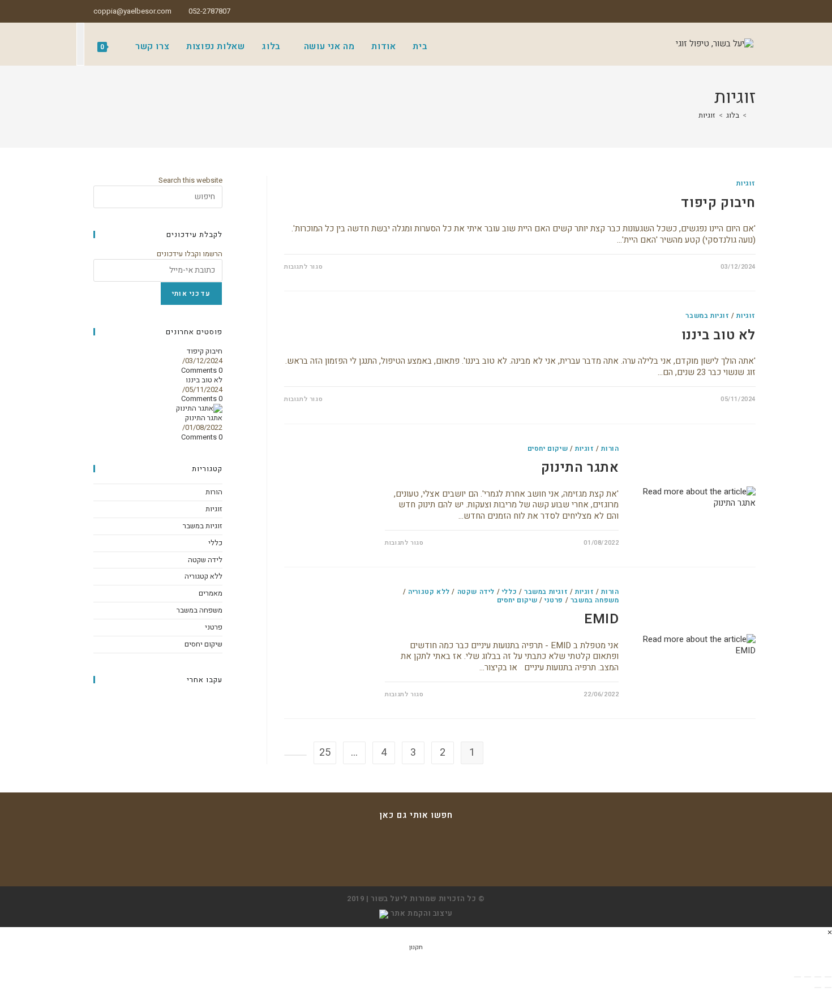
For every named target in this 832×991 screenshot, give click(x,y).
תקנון (416, 947)
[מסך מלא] (818, 977)
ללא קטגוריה (429, 592)
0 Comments (201, 370)
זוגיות (706, 115)
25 (325, 752)
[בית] (753, 115)
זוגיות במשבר (707, 316)
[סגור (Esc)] (797, 977)
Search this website (190, 180)
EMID (601, 619)
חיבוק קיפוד (718, 203)
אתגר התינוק (580, 467)
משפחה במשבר (595, 600)
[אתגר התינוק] (199, 408)
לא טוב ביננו (718, 335)
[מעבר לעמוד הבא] (295, 755)
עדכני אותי (191, 293)
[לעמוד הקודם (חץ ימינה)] (828, 987)
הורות (610, 448)
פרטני (553, 600)
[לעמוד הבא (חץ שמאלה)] (818, 987)
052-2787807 (209, 11)
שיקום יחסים (547, 448)
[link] (383, 913)
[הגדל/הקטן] (828, 977)
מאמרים (210, 593)
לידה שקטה (476, 592)
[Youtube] (416, 862)
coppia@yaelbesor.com (132, 11)
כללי (509, 592)
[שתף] (808, 977)
